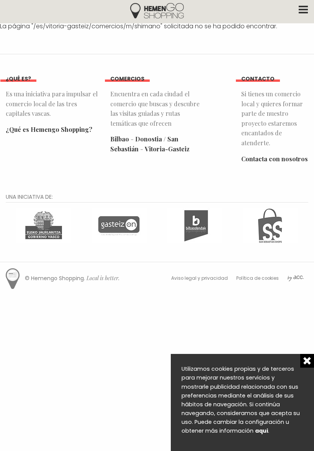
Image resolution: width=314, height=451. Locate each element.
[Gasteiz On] (119, 225)
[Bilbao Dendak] (194, 225)
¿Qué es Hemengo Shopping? (49, 129)
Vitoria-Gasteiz (167, 149)
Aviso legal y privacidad (199, 278)
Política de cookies (257, 278)
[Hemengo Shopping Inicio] (157, 10)
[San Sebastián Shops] (270, 225)
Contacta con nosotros (274, 159)
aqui (261, 431)
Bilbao (119, 139)
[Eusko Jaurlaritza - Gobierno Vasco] (43, 225)
